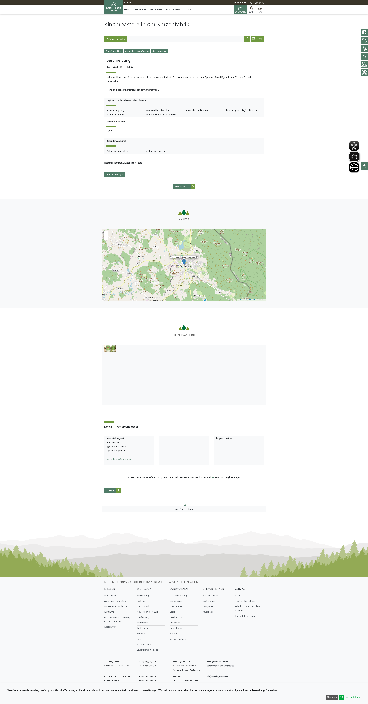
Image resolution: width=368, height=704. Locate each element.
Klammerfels (176, 633)
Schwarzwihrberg (178, 639)
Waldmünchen (144, 644)
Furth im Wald (143, 606)
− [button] (106, 237)
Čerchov (174, 611)
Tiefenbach (142, 622)
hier (212, 477)
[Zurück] (193, 186)
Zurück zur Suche (116, 38)
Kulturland (109, 611)
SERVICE (187, 9)
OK (341, 697)
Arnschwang (143, 595)
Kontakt (239, 595)
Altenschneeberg (178, 595)
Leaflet (240, 300)
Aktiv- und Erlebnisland (115, 601)
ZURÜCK (110, 490)
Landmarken (155, 9)
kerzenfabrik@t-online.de (119, 459)
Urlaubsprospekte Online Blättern (247, 608)
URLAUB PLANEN (172, 9)
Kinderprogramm (159, 51)
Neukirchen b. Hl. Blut (147, 611)
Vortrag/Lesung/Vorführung (137, 51)
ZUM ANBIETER (182, 186)
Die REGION (140, 9)
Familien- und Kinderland (116, 606)
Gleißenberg (143, 617)
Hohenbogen (176, 628)
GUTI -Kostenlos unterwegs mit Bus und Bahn (117, 619)
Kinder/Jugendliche (114, 51)
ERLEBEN (128, 9)
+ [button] (106, 233)
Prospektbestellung (245, 616)
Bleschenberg (176, 606)
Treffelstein (142, 628)
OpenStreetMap (250, 300)
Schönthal (142, 633)
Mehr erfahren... (354, 697)
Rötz (139, 639)
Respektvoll (110, 626)
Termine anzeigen (114, 174)
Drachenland (110, 595)
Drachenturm (176, 617)
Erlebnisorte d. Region (147, 649)
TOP (364, 167)
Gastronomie (209, 601)
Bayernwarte (176, 601)
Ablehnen (332, 697)
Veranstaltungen (211, 595)
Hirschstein (175, 622)
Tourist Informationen (245, 601)
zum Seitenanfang (184, 509)
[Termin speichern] (247, 39)
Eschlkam (141, 601)
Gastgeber (208, 606)
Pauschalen (208, 611)
